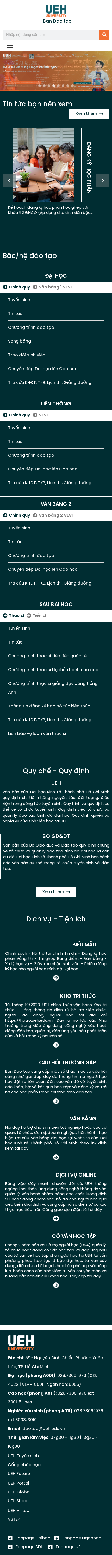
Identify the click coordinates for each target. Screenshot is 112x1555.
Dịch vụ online (76, 1175)
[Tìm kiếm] (104, 35)
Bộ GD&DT (56, 836)
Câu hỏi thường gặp (67, 1063)
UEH (56, 783)
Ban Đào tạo (57, 21)
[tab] (16, 287)
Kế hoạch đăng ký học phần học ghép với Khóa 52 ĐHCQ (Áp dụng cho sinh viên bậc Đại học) (49, 213)
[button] (56, 71)
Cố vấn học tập (74, 1236)
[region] (56, 71)
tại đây (21, 1148)
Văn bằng (83, 1119)
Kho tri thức (78, 996)
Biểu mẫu (84, 945)
